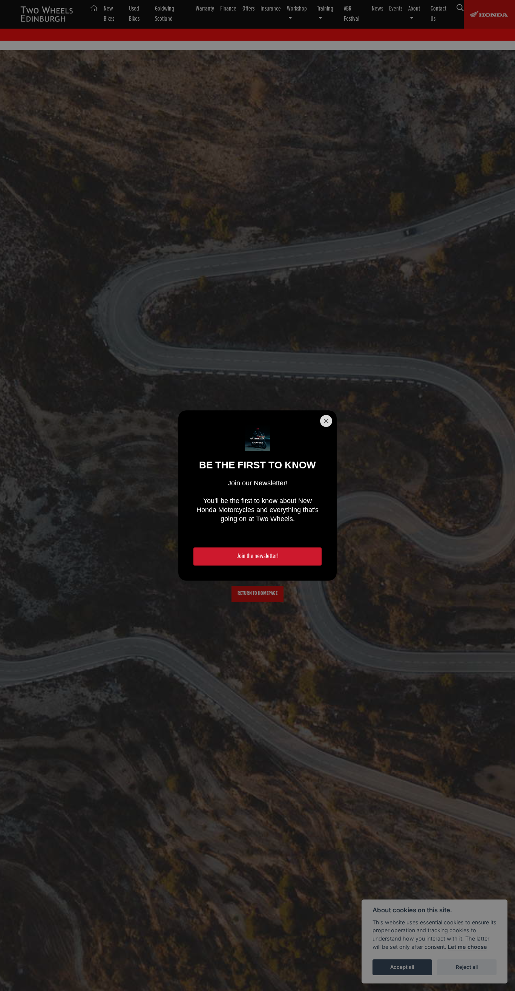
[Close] (326, 421)
